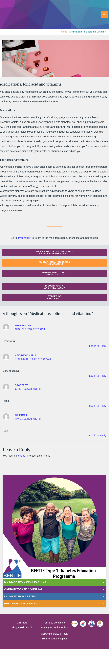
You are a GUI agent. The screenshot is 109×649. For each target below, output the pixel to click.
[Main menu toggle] (104, 14)
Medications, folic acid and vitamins (54, 263)
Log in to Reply (97, 345)
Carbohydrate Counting (23, 589)
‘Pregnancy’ (24, 237)
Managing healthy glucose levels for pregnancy (54, 252)
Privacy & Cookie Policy (54, 627)
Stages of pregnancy (54, 297)
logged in (23, 455)
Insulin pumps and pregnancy (54, 287)
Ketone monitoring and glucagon (55, 273)
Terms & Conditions (54, 622)
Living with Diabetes (20, 596)
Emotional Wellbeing (21, 603)
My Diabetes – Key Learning (25, 582)
